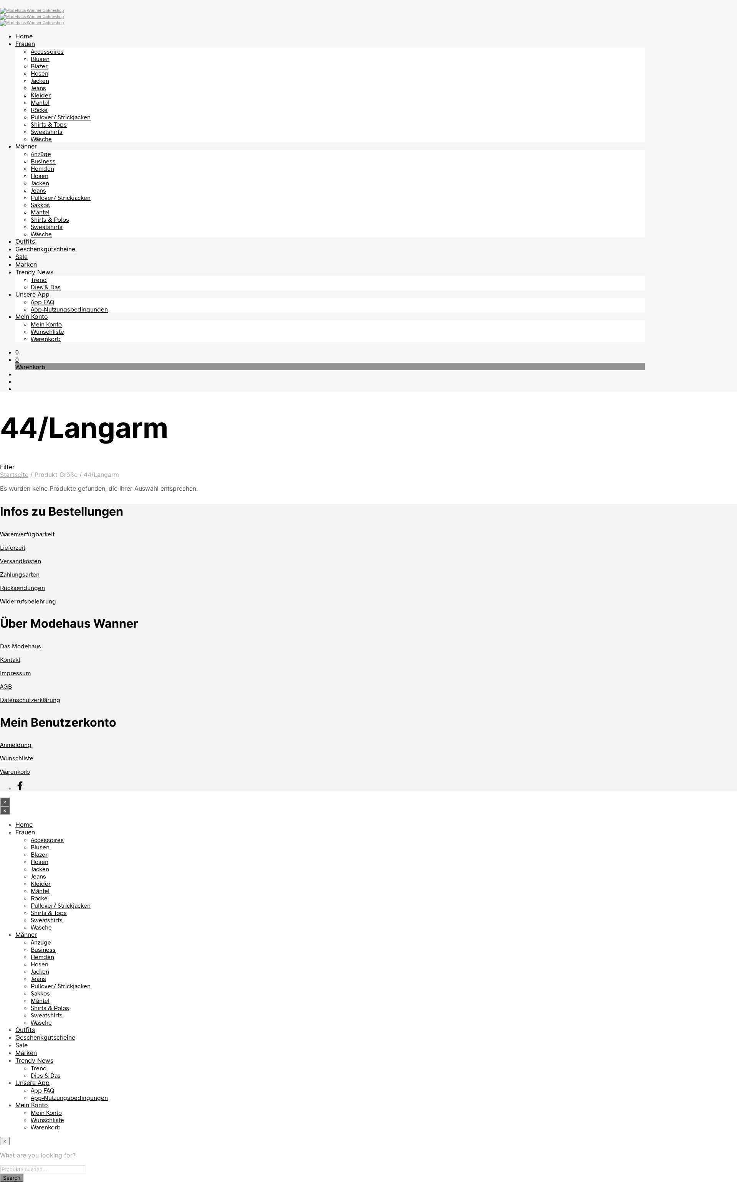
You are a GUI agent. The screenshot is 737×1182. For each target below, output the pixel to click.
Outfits (25, 241)
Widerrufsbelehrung (28, 601)
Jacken (40, 80)
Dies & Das (46, 286)
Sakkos (40, 204)
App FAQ (42, 301)
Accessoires (47, 51)
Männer (26, 146)
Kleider (41, 95)
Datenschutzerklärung (30, 699)
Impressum (15, 672)
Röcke (39, 109)
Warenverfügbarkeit (27, 533)
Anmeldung (15, 744)
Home (24, 36)
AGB (6, 686)
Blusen (40, 58)
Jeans (38, 87)
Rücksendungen (22, 587)
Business (43, 161)
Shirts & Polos (50, 219)
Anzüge (41, 153)
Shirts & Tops (49, 124)
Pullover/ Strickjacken (61, 116)
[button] (17, 352)
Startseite (14, 474)
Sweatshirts (47, 131)
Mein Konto (31, 316)
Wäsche (41, 138)
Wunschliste (47, 331)
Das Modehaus (20, 646)
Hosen (39, 73)
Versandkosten (20, 560)
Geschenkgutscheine (45, 249)
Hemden (42, 168)
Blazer (39, 65)
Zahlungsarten (20, 574)
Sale (21, 256)
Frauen (25, 44)
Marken (26, 264)
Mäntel (40, 102)
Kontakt (10, 659)
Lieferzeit (12, 547)
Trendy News (34, 272)
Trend (39, 279)
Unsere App (32, 294)
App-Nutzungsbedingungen (69, 309)
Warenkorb (46, 338)
